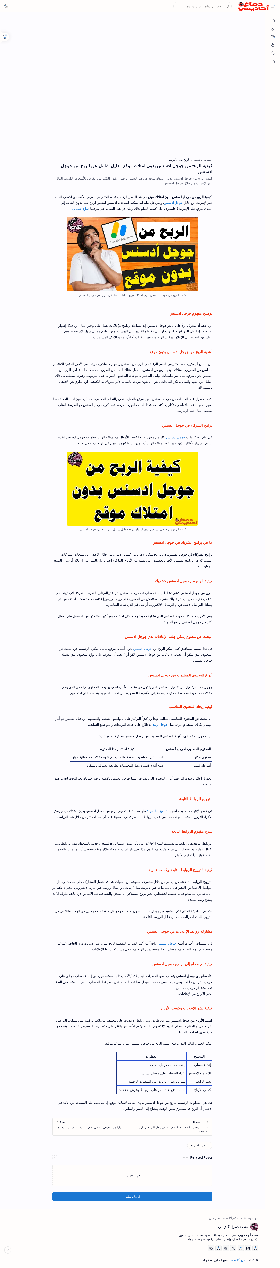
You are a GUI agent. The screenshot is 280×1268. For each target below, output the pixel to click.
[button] (273, 6)
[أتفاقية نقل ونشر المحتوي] (273, 53)
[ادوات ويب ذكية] (273, 20)
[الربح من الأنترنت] (199, 1145)
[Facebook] (248, 1248)
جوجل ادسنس (173, 202)
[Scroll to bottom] (7, 1250)
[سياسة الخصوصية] (273, 45)
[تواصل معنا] (273, 37)
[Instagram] (241, 1248)
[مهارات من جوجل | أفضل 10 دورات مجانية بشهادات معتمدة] (92, 1126)
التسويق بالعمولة (158, 811)
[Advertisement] (132, 55)
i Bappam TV (14, 1260)
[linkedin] (218, 1248)
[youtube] (255, 1248)
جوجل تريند (160, 724)
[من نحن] (273, 29)
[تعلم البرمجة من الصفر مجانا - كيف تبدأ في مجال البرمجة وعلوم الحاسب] (172, 1126)
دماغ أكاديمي (80, 208)
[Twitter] (233, 1248)
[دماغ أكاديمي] (253, 6)
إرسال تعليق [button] (132, 1196)
